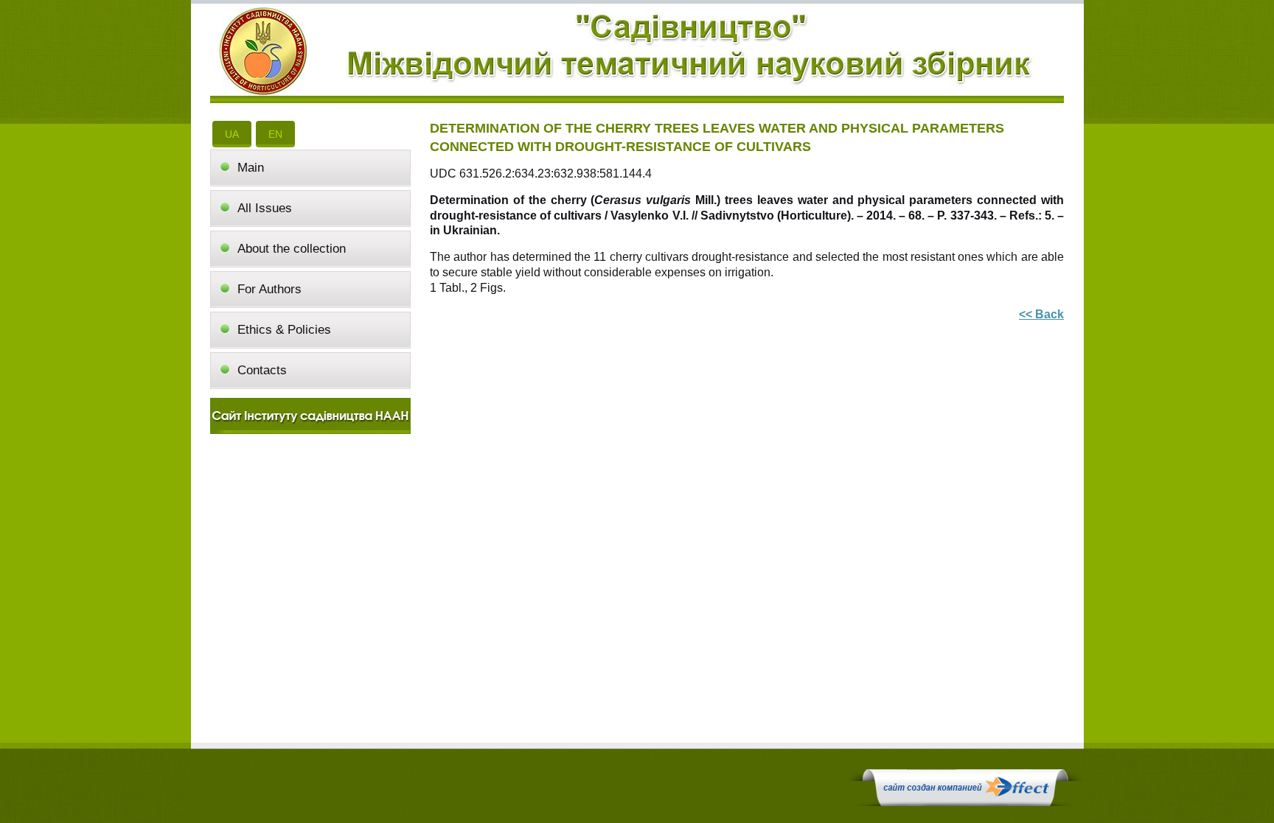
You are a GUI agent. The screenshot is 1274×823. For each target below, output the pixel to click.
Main (250, 168)
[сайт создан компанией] (965, 802)
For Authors (269, 289)
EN (275, 134)
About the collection (291, 249)
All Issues (264, 208)
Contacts (262, 370)
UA (232, 134)
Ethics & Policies (284, 330)
